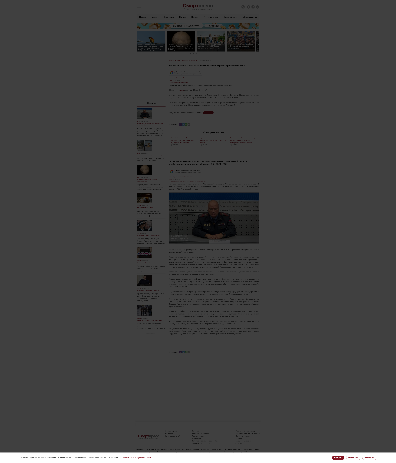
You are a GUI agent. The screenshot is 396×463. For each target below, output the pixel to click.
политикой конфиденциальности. (137, 458)
